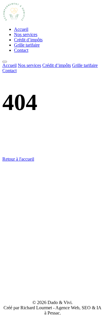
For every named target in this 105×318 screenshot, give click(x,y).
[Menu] (4, 62)
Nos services (25, 34)
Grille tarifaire (27, 44)
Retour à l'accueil (18, 159)
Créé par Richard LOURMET (52, 292)
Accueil (21, 29)
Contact (21, 50)
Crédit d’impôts (28, 39)
